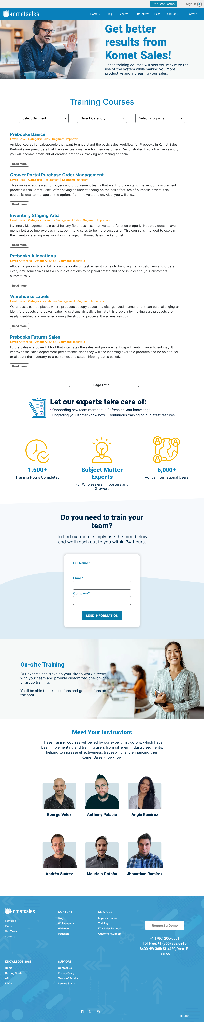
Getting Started (14, 973)
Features (10, 920)
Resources (143, 14)
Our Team (11, 931)
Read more (19, 163)
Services (124, 14)
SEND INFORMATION (102, 616)
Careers (10, 936)
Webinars (64, 928)
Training (103, 923)
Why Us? (194, 14)
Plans (157, 14)
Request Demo (164, 4)
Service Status (67, 983)
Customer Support (109, 933)
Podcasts (63, 933)
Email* (78, 578)
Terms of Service (68, 978)
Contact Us (65, 967)
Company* (81, 593)
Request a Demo (165, 925)
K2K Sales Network (110, 928)
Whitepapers (66, 923)
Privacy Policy (66, 973)
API (7, 978)
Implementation (108, 918)
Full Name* (81, 563)
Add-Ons (172, 14)
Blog (109, 14)
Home (94, 14)
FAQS (8, 983)
